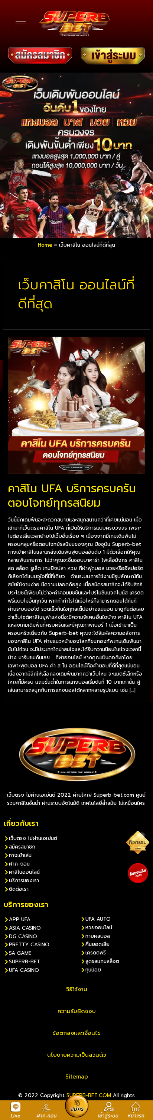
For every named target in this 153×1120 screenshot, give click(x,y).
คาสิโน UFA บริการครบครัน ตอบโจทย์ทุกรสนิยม (72, 495)
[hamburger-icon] (20, 23)
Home (45, 245)
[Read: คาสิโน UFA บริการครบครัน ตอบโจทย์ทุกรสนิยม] (76, 405)
